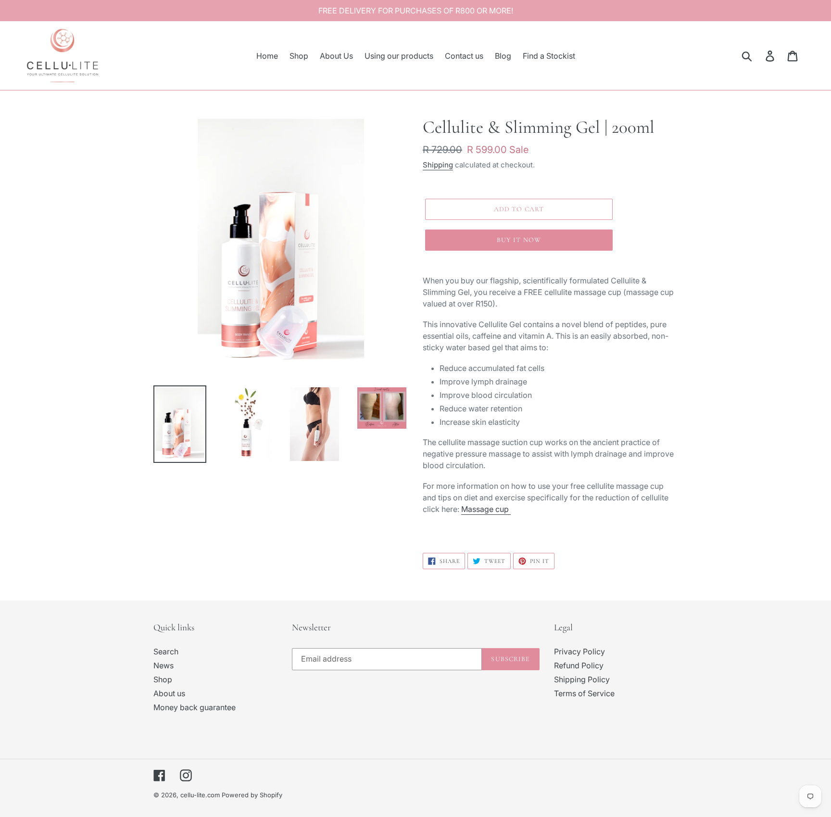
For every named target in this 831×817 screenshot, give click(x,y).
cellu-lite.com (200, 795)
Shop (162, 679)
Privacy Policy (579, 651)
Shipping (438, 164)
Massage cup (486, 509)
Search (165, 651)
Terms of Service (584, 693)
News (163, 665)
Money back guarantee (194, 707)
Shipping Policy (582, 679)
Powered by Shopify (252, 795)
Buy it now (519, 240)
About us (169, 693)
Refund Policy (579, 665)
